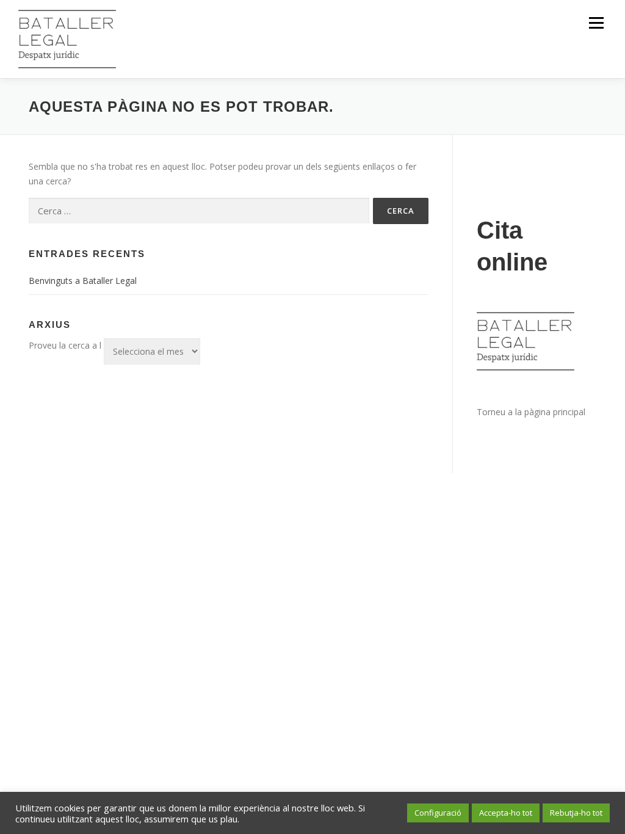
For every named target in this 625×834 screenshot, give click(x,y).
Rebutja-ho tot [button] (576, 812)
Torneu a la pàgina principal (531, 412)
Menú (596, 23)
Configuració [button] (437, 812)
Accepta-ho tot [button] (505, 812)
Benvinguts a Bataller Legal (83, 280)
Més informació (273, 818)
